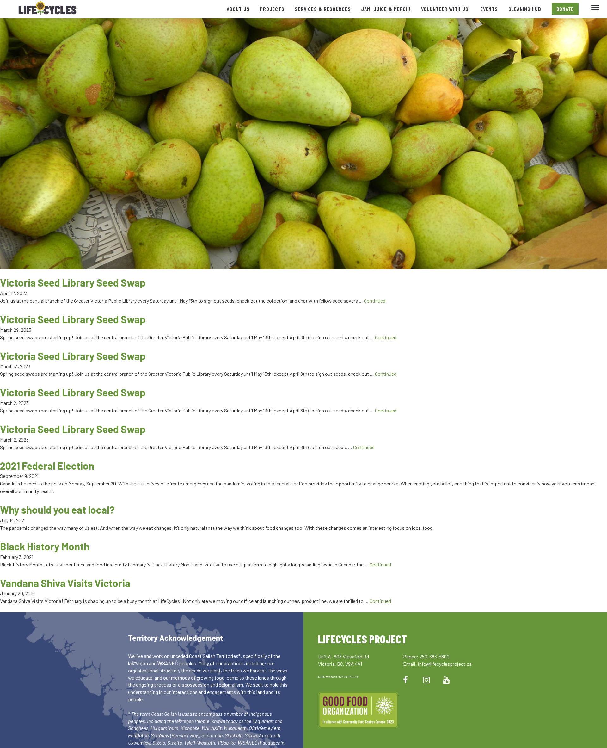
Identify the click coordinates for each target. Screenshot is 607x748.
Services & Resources (323, 8)
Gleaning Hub (524, 8)
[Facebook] (405, 679)
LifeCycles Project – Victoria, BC (47, 9)
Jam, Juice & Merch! (385, 8)
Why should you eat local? (57, 510)
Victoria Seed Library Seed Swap (72, 282)
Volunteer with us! (445, 8)
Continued (374, 301)
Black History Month (44, 546)
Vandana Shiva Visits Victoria (65, 583)
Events (489, 8)
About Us (238, 8)
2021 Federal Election (47, 466)
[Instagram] (426, 679)
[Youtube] (446, 679)
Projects (272, 8)
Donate (565, 8)
